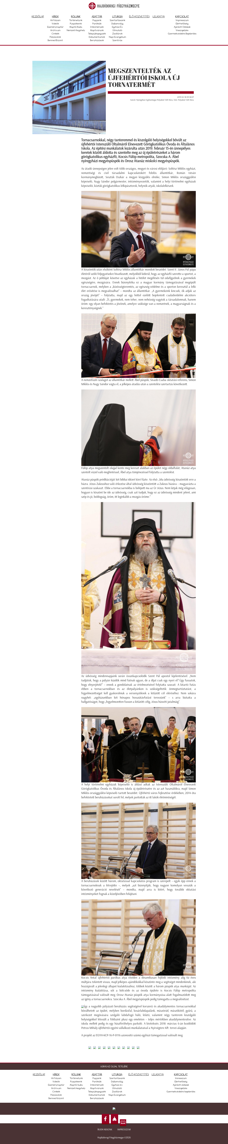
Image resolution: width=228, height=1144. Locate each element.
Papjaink (97, 20)
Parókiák (96, 23)
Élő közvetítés (139, 16)
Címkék (55, 33)
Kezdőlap (38, 16)
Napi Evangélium (117, 37)
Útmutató (117, 30)
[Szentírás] (123, 1122)
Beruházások (97, 40)
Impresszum (182, 20)
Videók (55, 23)
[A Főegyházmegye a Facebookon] (105, 1119)
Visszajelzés (182, 30)
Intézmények (97, 27)
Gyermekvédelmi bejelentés (182, 33)
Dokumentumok (97, 37)
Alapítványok (97, 30)
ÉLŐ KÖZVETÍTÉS (139, 1074)
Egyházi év (117, 27)
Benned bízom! (55, 40)
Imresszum (181, 1078)
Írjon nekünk (104, 1129)
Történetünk (75, 20)
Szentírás (117, 40)
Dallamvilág (117, 23)
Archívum (55, 30)
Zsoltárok (117, 33)
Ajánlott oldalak (182, 27)
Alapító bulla (75, 27)
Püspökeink (76, 23)
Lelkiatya (159, 16)
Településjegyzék (97, 33)
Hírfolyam (55, 20)
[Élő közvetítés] (114, 1119)
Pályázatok (55, 37)
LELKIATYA (158, 1074)
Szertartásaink (117, 20)
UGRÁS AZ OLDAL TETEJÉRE (114, 1066)
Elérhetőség (182, 23)
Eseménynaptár (55, 27)
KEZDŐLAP (39, 1074)
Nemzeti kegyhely (76, 30)
